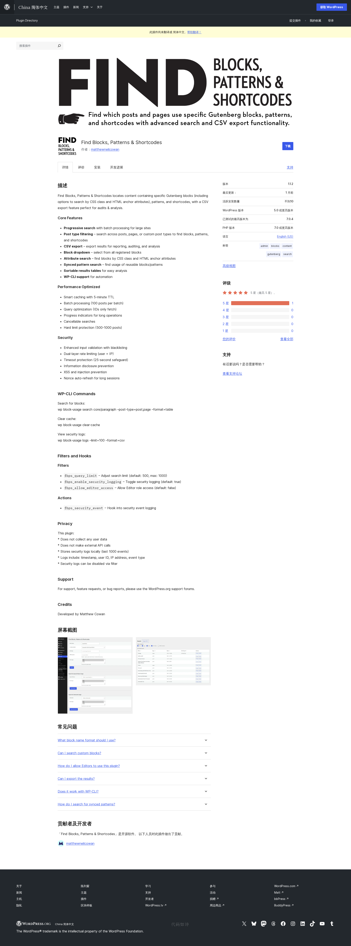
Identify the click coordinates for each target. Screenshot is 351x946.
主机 (19, 898)
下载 (288, 146)
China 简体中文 (64, 924)
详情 (65, 167)
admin (264, 245)
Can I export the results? (76, 779)
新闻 (19, 892)
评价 (81, 167)
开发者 (149, 898)
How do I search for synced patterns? (86, 804)
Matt (279, 892)
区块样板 (86, 905)
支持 (290, 167)
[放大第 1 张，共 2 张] (127, 643)
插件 (84, 898)
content (287, 245)
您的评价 (229, 339)
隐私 (19, 905)
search (287, 254)
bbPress (281, 898)
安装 (97, 167)
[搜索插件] (59, 46)
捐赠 (214, 898)
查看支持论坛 (232, 373)
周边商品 (217, 905)
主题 (84, 892)
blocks (275, 245)
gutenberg (273, 254)
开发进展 (116, 167)
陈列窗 (85, 886)
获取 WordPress (331, 7)
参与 (213, 886)
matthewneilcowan (105, 149)
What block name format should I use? (87, 740)
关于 (19, 886)
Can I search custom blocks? (79, 753)
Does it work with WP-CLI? (78, 791)
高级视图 (229, 266)
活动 (213, 892)
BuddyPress (284, 905)
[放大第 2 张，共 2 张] (205, 643)
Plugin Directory (27, 20)
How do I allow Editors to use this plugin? (89, 766)
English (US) (285, 236)
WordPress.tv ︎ (156, 905)
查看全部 (286, 339)
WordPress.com (286, 886)
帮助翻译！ (194, 32)
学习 (148, 886)
